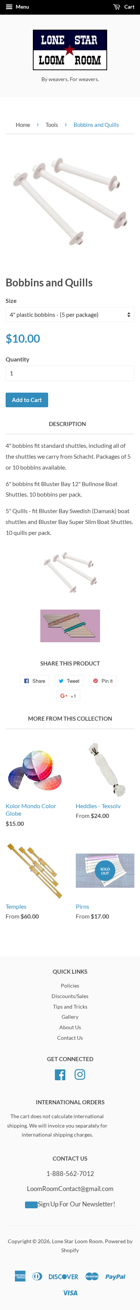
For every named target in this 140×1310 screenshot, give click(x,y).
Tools (52, 124)
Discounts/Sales (70, 996)
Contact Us (70, 1038)
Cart (128, 6)
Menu (22, 6)
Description (67, 423)
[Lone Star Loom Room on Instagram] (79, 1074)
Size (11, 300)
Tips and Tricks (70, 1007)
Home (23, 124)
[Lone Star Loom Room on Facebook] (60, 1074)
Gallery (70, 1017)
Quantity (17, 359)
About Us (70, 1027)
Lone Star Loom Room (77, 1241)
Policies (70, 986)
